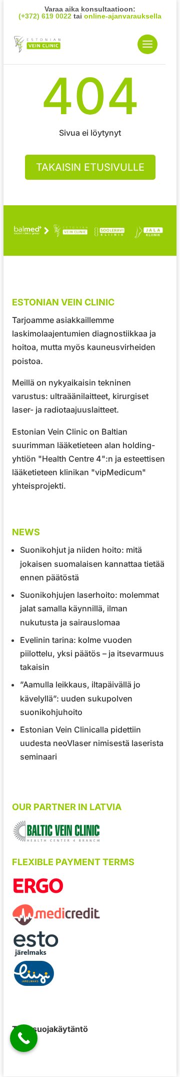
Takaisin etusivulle (90, 167)
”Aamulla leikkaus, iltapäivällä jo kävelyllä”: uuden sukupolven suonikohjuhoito (80, 697)
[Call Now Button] (24, 1038)
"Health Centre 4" (72, 459)
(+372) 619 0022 (45, 16)
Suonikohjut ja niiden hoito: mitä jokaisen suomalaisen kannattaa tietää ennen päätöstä (92, 563)
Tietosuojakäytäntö (50, 1029)
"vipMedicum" (118, 472)
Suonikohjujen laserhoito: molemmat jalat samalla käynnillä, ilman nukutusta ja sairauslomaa (89, 608)
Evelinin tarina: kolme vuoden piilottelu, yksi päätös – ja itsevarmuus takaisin (92, 653)
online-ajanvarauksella (123, 16)
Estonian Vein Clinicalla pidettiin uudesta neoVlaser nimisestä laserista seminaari (92, 743)
